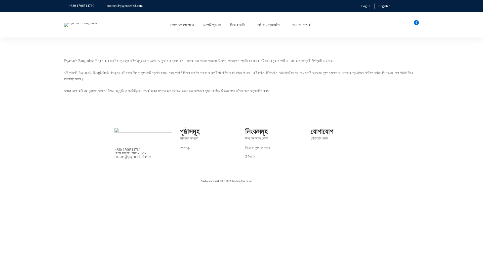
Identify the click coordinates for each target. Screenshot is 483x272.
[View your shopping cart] (414, 25)
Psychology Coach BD (211, 181)
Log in (365, 6)
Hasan (249, 181)
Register (384, 6)
